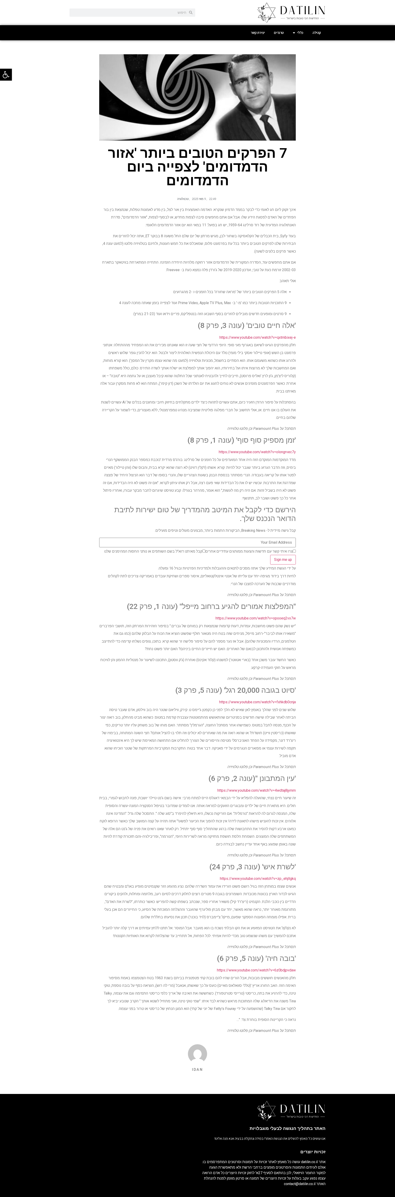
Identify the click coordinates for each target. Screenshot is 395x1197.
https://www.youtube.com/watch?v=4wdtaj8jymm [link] (256, 790)
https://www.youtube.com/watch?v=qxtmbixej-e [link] (257, 337)
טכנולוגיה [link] (183, 199)
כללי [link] (300, 32)
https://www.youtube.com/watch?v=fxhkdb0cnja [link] (257, 702)
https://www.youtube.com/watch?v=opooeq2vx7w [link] (256, 618)
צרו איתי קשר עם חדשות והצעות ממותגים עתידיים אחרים (249, 551)
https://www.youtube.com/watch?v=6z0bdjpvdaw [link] (256, 970)
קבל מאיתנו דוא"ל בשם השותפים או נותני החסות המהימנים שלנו (153, 551)
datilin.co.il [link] (309, 1162)
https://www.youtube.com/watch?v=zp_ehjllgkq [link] (258, 878)
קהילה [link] (316, 32)
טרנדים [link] (279, 32)
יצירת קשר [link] (258, 32)
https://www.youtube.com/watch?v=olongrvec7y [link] (257, 452)
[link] (6, 75)
